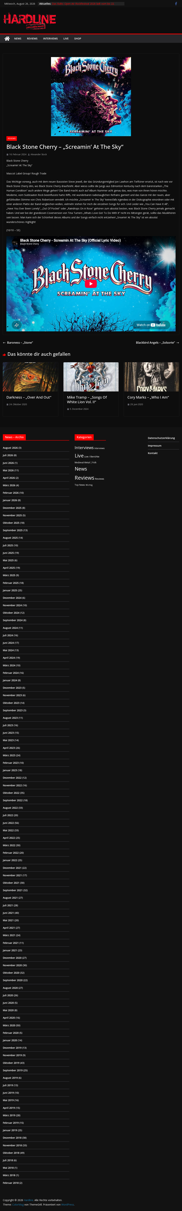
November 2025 (12, 515)
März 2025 (9, 575)
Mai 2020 (8, 1010)
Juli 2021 (8, 905)
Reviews (32, 38)
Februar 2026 (11, 492)
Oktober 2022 (11, 792)
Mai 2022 (8, 830)
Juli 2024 (8, 635)
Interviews (50, 38)
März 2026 (9, 485)
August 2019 (10, 1077)
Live (66, 38)
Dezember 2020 (12, 957)
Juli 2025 (8, 545)
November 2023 (12, 695)
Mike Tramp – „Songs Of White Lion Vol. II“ (87, 399)
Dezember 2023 (12, 687)
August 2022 (10, 807)
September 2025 (13, 530)
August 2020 (10, 987)
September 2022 (13, 800)
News (17, 38)
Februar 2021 (11, 943)
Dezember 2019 (12, 1047)
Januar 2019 (10, 1130)
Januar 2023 (10, 770)
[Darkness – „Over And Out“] (30, 365)
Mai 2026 (8, 470)
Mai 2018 (8, 1167)
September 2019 (13, 1070)
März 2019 (9, 1115)
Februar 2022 (11, 852)
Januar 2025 (10, 590)
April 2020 (9, 1017)
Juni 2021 (8, 912)
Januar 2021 (10, 950)
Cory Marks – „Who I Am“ (148, 397)
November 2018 (12, 1145)
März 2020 (9, 1025)
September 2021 (13, 890)
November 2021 (12, 875)
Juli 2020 (8, 995)
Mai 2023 (8, 740)
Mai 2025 (8, 560)
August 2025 (10, 537)
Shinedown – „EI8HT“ (64, 3)
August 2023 (10, 717)
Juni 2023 (8, 732)
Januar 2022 (10, 860)
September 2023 (13, 710)
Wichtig (89, 485)
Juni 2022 (8, 823)
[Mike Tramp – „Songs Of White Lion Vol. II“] (91, 365)
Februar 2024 (11, 672)
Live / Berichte (91, 456)
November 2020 (12, 965)
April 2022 (9, 837)
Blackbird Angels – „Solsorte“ (155, 343)
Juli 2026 (8, 455)
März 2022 (9, 845)
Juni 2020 (8, 1002)
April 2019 (9, 1107)
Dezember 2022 (12, 777)
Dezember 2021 (12, 867)
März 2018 (9, 1175)
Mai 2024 (8, 650)
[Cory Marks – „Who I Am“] (151, 365)
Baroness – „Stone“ (20, 343)
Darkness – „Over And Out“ (28, 397)
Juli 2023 (8, 725)
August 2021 (10, 897)
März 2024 (9, 665)
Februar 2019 (11, 1122)
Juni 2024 (8, 642)
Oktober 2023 (11, 703)
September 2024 (13, 620)
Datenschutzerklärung (161, 438)
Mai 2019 (8, 1100)
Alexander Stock (39, 154)
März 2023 (9, 755)
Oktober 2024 (11, 612)
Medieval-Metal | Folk (85, 462)
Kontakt (153, 453)
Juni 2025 (8, 552)
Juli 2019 (8, 1085)
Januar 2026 (10, 500)
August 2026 (10, 447)
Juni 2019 (8, 1092)
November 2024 (12, 605)
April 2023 (9, 747)
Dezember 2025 (12, 508)
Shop (77, 38)
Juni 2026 (8, 463)
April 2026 (9, 477)
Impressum (154, 445)
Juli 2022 (8, 815)
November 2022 (12, 785)
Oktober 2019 (11, 1063)
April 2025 (9, 567)
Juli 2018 (8, 1160)
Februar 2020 (11, 1032)
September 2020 (13, 980)
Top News (80, 484)
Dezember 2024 (12, 597)
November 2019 (12, 1055)
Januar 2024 (10, 680)
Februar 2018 (11, 1183)
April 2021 (9, 927)
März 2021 (9, 935)
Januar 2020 (10, 1040)
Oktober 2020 (11, 972)
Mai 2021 (8, 920)
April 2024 (9, 657)
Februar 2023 (11, 762)
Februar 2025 (11, 583)
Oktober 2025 (11, 522)
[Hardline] (7, 38)
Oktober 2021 (11, 882)
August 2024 (10, 627)
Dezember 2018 (12, 1137)
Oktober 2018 (11, 1152)
